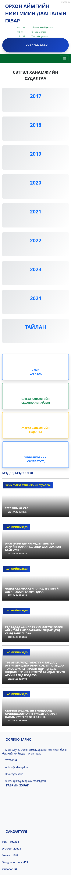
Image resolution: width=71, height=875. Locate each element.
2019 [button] (35, 153)
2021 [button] (35, 211)
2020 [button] (35, 182)
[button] (35, 105)
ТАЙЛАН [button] (35, 327)
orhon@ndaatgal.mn (16, 767)
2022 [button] (35, 240)
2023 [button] (35, 269)
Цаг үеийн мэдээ (16, 527)
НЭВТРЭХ (65, 2)
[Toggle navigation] (64, 58)
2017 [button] (35, 96)
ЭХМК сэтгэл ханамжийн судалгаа (28, 485)
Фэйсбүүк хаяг (13, 774)
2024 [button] (35, 298)
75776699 (10, 760)
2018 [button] (35, 124)
